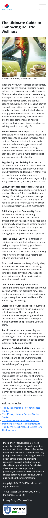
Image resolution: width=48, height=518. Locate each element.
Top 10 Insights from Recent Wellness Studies (21, 409)
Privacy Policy (10, 500)
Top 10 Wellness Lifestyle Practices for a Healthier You (22, 428)
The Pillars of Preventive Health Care (20, 420)
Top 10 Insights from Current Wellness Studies (21, 416)
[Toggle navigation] (42, 7)
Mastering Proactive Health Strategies (21, 423)
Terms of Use (25, 500)
